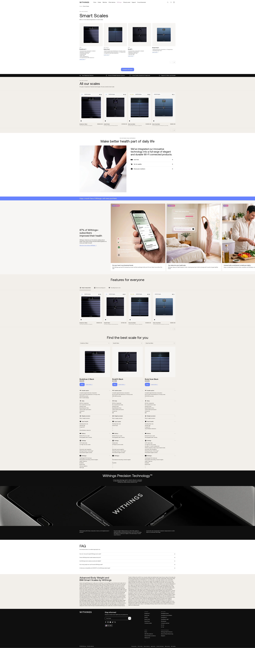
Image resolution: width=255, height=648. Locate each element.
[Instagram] (108, 622)
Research (163, 635)
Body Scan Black (151, 379)
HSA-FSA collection (149, 633)
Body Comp (147, 619)
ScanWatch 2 (164, 617)
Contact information (160, 646)
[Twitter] (115, 622)
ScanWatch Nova (165, 613)
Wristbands (163, 621)
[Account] (171, 2)
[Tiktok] (113, 622)
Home (81, 6)
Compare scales (148, 623)
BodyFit (130, 49)
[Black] (81, 120)
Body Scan (107, 49)
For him (162, 625)
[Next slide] (174, 62)
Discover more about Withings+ (88, 245)
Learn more (88, 384)
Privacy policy (133, 646)
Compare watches (165, 623)
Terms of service (147, 646)
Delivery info (147, 637)
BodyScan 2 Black (87, 379)
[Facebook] (105, 622)
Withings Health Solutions (166, 631)
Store (146, 631)
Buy (82, 384)
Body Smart (155, 47)
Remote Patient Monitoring (167, 633)
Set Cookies (173, 646)
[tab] (85, 288)
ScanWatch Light (165, 619)
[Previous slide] (171, 62)
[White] (130, 120)
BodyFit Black (117, 379)
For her (162, 627)
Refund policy (167, 646)
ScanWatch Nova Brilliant (166, 615)
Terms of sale (140, 646)
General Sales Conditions (150, 635)
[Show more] (160, 641)
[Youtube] (110, 622)
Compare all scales (127, 69)
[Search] (167, 2)
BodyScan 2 (83, 49)
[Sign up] (129, 618)
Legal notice (153, 646)
